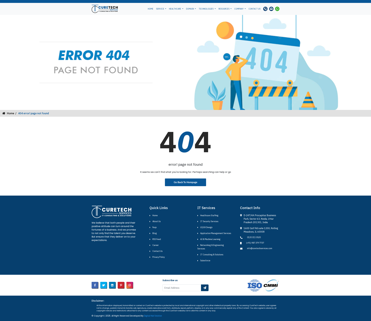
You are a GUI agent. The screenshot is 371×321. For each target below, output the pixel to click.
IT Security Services (209, 221)
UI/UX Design (206, 227)
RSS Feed (156, 239)
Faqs (154, 227)
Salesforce (205, 260)
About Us (156, 221)
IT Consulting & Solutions (211, 254)
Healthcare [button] (175, 9)
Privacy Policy (158, 257)
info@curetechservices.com (259, 248)
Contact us (255, 9)
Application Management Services (215, 233)
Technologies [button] (206, 9)
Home (150, 9)
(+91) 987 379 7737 (255, 243)
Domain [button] (190, 9)
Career (155, 245)
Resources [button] (224, 9)
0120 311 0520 (254, 237)
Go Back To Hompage (185, 182)
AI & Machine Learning (210, 239)
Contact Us (157, 251)
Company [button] (239, 9)
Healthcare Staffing (209, 215)
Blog (154, 233)
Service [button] (160, 9)
